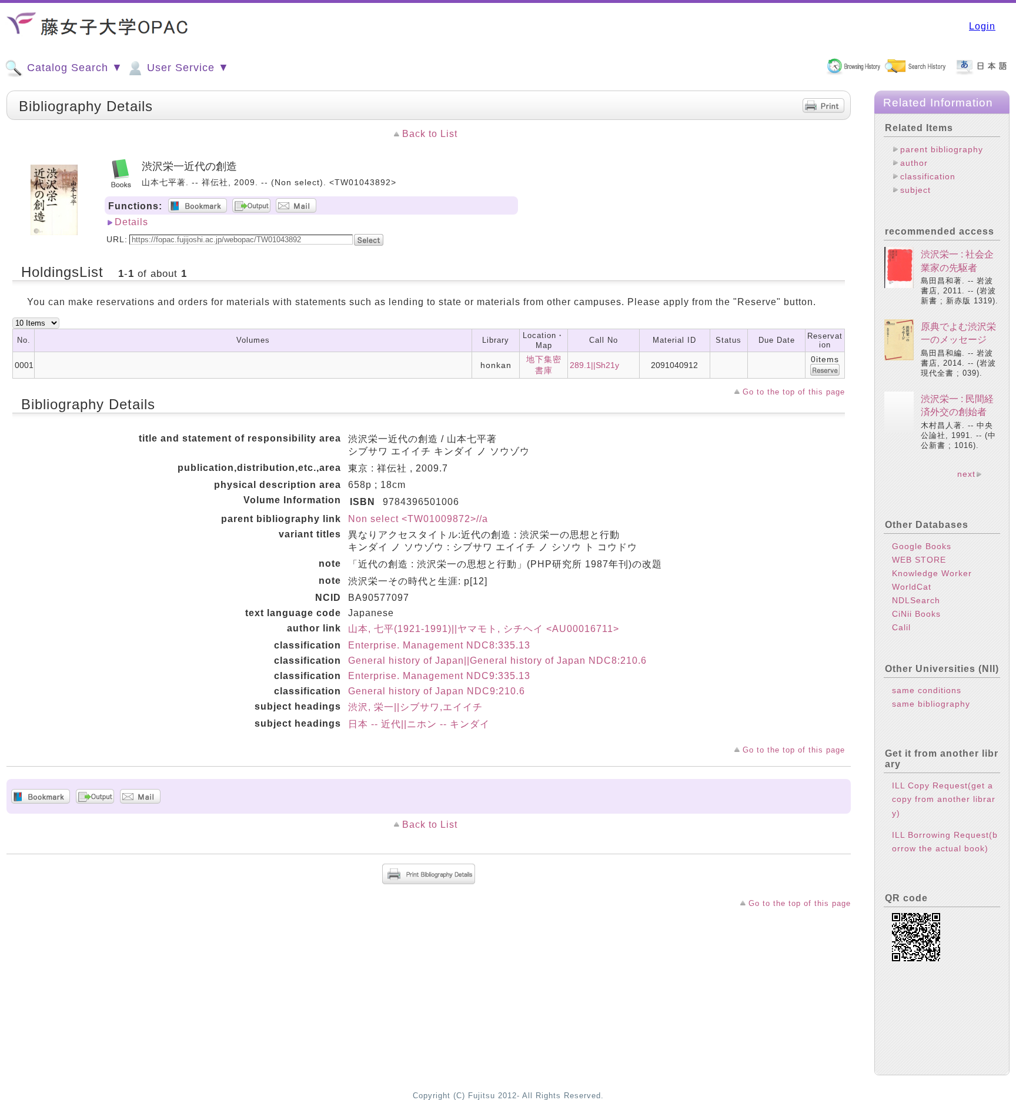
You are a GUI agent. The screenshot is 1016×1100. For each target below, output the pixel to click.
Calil (901, 627)
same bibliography (931, 703)
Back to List (429, 134)
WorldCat (911, 586)
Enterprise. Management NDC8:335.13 (439, 645)
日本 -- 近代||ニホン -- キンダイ (419, 724)
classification (927, 176)
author (914, 163)
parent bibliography (941, 149)
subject (915, 190)
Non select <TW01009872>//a (418, 519)
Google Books (921, 546)
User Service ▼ (186, 67)
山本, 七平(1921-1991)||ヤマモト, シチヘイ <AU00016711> (483, 629)
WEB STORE (919, 559)
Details (131, 222)
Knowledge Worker (932, 573)
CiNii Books (916, 613)
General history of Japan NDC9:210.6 (436, 691)
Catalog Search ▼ (73, 67)
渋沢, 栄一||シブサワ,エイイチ (415, 707)
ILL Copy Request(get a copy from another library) (943, 799)
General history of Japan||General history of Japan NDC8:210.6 (497, 661)
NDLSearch (916, 600)
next (966, 474)
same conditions (926, 690)
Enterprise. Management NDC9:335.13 (439, 676)
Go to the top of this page (794, 391)
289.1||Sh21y (594, 365)
